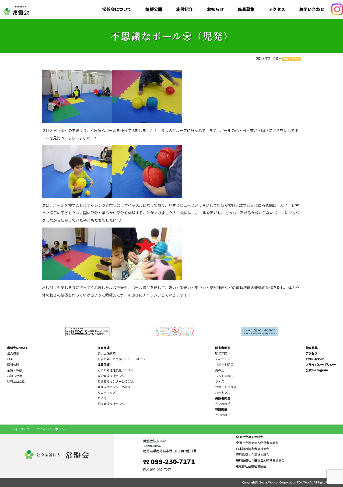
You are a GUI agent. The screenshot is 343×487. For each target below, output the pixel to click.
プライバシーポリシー (321, 364)
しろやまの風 (224, 375)
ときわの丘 (222, 415)
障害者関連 (222, 347)
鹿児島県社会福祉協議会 (252, 454)
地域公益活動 (16, 381)
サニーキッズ (291, 59)
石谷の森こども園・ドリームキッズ (122, 359)
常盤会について (116, 9)
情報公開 (153, 9)
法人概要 (13, 353)
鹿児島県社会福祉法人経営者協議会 (260, 460)
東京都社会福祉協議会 (251, 466)
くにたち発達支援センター (116, 370)
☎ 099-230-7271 (169, 461)
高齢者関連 (222, 398)
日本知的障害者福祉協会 (252, 448)
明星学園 (221, 353)
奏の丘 (219, 370)
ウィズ (219, 381)
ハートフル (222, 392)
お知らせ (215, 9)
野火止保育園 (107, 353)
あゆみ (102, 398)
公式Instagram (317, 370)
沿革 (10, 359)
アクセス (277, 9)
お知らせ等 (14, 375)
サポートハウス (225, 387)
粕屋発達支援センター (113, 403)
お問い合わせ (311, 9)
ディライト (222, 359)
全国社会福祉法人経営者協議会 (257, 442)
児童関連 (104, 364)
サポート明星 (224, 364)
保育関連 (104, 347)
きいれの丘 (222, 403)
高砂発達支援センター (113, 375)
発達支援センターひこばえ (116, 381)
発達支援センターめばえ (114, 387)
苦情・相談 (14, 370)
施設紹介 (184, 9)
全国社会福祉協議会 (249, 437)
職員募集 (246, 9)
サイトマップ (21, 429)
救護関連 (221, 409)
